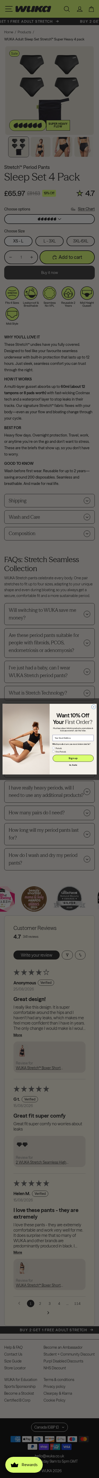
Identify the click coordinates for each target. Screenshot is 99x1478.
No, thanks (73, 765)
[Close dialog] (93, 707)
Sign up (73, 758)
